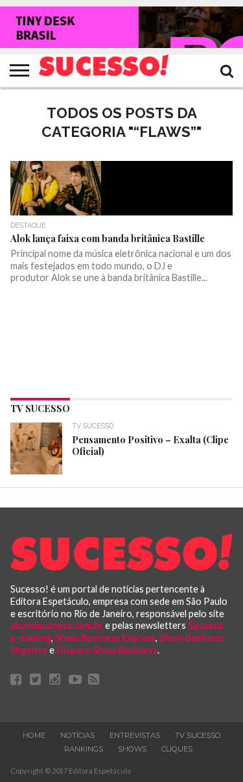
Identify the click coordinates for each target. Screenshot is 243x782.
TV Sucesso (198, 735)
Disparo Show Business (106, 649)
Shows (132, 748)
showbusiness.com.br (56, 625)
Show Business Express (105, 637)
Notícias (77, 735)
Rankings (83, 748)
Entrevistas (135, 735)
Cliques (176, 748)
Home (34, 735)
